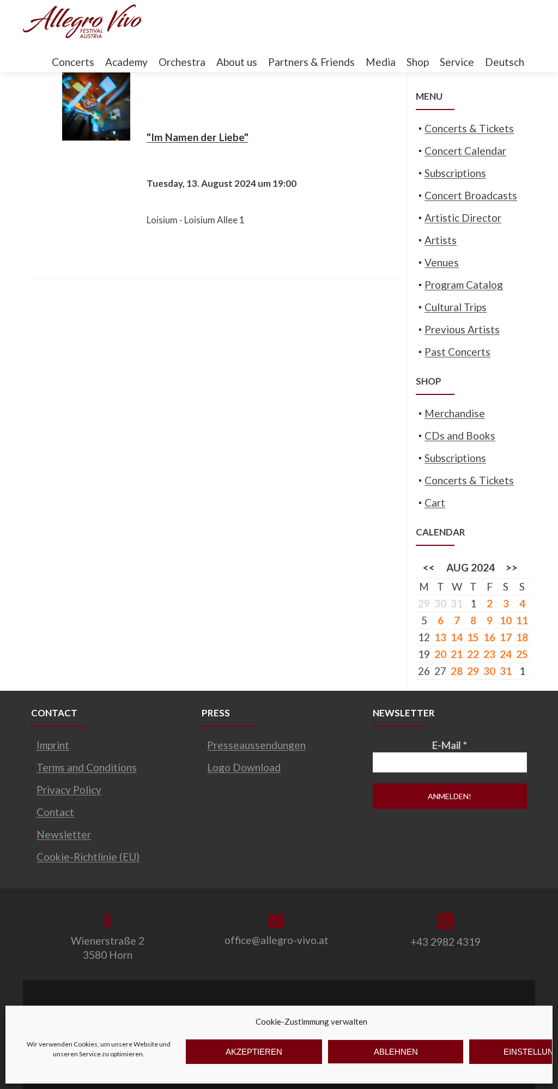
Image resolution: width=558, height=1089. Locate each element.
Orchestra (182, 62)
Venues (441, 262)
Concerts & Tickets (469, 128)
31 (506, 671)
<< (429, 567)
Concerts (73, 62)
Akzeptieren (254, 1051)
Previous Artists (462, 329)
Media (381, 62)
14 (457, 637)
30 (489, 671)
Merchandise (454, 413)
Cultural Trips (455, 307)
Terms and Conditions (87, 767)
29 (473, 671)
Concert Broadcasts (470, 195)
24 (506, 654)
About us (236, 62)
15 (473, 637)
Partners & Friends (311, 62)
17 (506, 637)
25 (522, 654)
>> (512, 567)
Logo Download (244, 767)
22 (473, 654)
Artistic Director (462, 217)
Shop (418, 62)
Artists (440, 240)
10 (506, 620)
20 (440, 654)
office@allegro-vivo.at (277, 940)
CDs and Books (459, 435)
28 (457, 671)
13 (440, 637)
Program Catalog (463, 284)
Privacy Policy (69, 789)
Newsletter (64, 834)
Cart (434, 502)
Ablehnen (396, 1051)
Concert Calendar (465, 150)
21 (457, 654)
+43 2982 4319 (445, 941)
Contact (55, 812)
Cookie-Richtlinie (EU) (88, 856)
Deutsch (504, 62)
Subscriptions (455, 173)
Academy (126, 62)
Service (457, 62)
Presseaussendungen (256, 745)
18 (522, 637)
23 (489, 654)
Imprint (53, 745)
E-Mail (449, 745)
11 (522, 620)
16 (489, 637)
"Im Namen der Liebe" (197, 137)
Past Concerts (457, 351)
